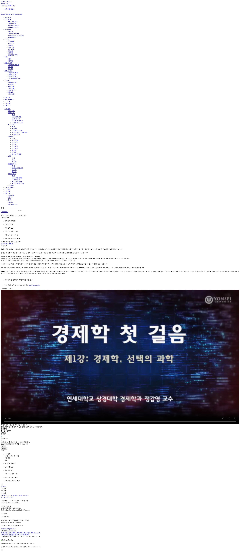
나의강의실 (4, 212)
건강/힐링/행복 (13, 73)
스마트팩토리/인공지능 (16, 35)
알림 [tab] (4, 486)
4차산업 (11, 31)
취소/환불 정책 (24, 535)
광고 (8, 497)
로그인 (12, 9)
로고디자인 (24, 495)
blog (14, 529)
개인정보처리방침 (7, 535)
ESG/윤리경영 (13, 21)
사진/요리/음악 (13, 76)
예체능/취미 (8, 71)
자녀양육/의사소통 (14, 78)
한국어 (10, 69)
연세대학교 (4, 533)
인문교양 (11, 47)
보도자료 (4, 497)
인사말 (12, 495)
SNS (11, 497)
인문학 (6, 39)
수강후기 (10, 243)
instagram (9, 529)
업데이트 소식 (13, 204)
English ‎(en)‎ (4, 5)
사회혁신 (11, 84)
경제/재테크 (12, 23)
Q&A (10, 200)
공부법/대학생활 (13, 65)
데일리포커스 (12, 82)
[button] (4, 3)
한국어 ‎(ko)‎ (11, 5)
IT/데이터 (7, 29)
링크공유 (4, 448)
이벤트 (10, 197)
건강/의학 (11, 94)
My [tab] (2, 486)
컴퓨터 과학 (12, 37)
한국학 (10, 53)
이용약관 (16, 535)
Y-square (7, 80)
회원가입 (7, 9)
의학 (6, 57)
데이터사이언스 (13, 33)
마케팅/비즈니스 (13, 27)
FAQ (9, 199)
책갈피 (10, 92)
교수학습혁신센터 (21, 533)
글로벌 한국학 (13, 55)
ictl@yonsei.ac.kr (34, 285)
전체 (13, 115)
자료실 (10, 202)
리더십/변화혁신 (13, 25)
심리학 (10, 45)
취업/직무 (7, 19)
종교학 (10, 51)
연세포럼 (11, 88)
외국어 (10, 67)
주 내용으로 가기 (6, 1)
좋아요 (3, 446)
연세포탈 (12, 533)
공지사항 (11, 195)
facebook (3, 529)
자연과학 (11, 49)
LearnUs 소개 (5, 495)
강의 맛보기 (12, 90)
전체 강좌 (7, 17)
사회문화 (11, 43)
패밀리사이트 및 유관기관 (9, 530)
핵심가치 (18, 495)
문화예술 (11, 41)
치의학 (10, 61)
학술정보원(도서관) (33, 533)
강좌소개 (4, 243)
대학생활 (11, 86)
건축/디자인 (12, 74)
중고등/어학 (8, 63)
